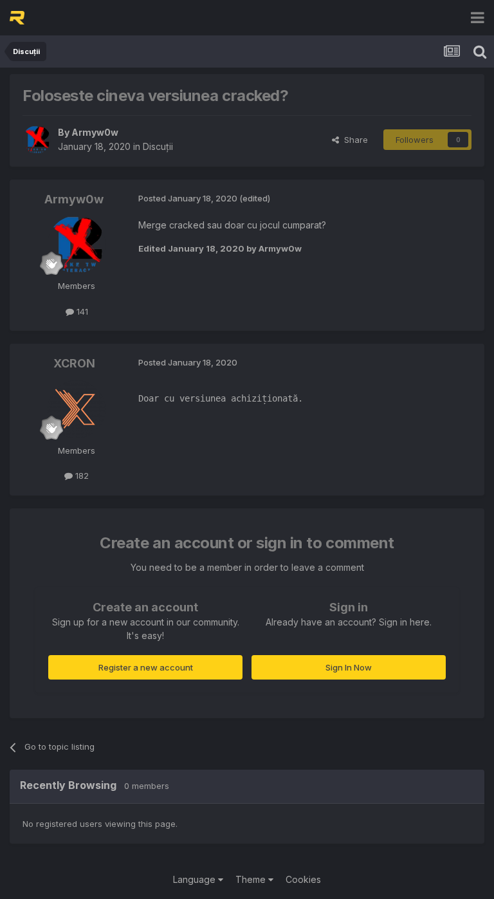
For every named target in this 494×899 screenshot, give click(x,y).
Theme (251, 879)
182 (81, 475)
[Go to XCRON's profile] (76, 409)
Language (195, 879)
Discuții (158, 146)
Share (353, 139)
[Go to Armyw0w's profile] (37, 139)
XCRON (74, 363)
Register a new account (145, 667)
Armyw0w (94, 132)
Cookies (303, 879)
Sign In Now (348, 667)
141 (81, 311)
